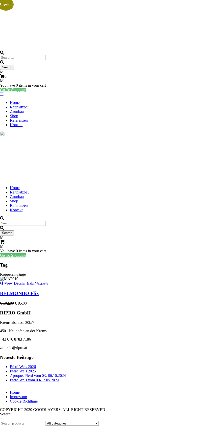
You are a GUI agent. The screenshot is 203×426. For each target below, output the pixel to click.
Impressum (18, 397)
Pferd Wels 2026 (23, 367)
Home (15, 102)
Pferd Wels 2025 (23, 371)
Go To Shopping (13, 90)
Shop (14, 116)
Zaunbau (17, 111)
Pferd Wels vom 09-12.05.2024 (34, 380)
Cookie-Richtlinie (24, 401)
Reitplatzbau (19, 107)
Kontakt (16, 125)
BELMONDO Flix (19, 293)
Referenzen (19, 120)
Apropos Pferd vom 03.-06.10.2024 (38, 375)
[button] (36, 283)
